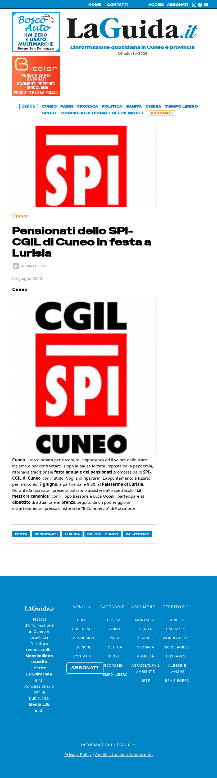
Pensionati (46, 534)
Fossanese (177, 656)
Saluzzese (177, 629)
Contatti (82, 656)
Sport (114, 656)
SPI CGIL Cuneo (102, 534)
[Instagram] (194, 5)
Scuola (145, 638)
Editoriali (82, 629)
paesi (66, 106)
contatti (118, 5)
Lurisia (72, 534)
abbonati (177, 5)
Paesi (113, 638)
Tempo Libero (114, 674)
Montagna (145, 620)
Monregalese (177, 638)
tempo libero (181, 106)
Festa (21, 534)
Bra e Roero (177, 680)
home (94, 5)
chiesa (153, 106)
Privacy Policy (78, 754)
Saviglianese (177, 647)
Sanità (145, 629)
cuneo (49, 106)
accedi (156, 5)
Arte (145, 680)
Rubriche (82, 647)
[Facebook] (200, 5)
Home (82, 620)
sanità (134, 106)
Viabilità (145, 656)
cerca (28, 106)
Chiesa (113, 620)
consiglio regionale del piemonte (102, 113)
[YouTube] (206, 5)
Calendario (82, 638)
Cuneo (113, 629)
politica (112, 106)
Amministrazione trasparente (124, 754)
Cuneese (177, 620)
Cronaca (145, 647)
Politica (113, 647)
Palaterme (137, 534)
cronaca (87, 106)
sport (49, 113)
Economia (113, 665)
